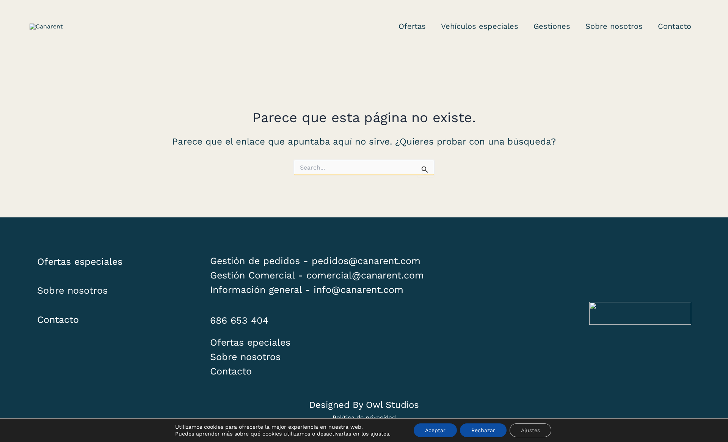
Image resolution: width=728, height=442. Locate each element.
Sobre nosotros (72, 290)
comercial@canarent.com (365, 275)
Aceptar (435, 430)
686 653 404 (239, 320)
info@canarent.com (358, 289)
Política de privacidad (364, 417)
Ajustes (530, 430)
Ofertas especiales (79, 261)
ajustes (379, 434)
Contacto (58, 319)
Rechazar (483, 430)
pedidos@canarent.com (366, 260)
